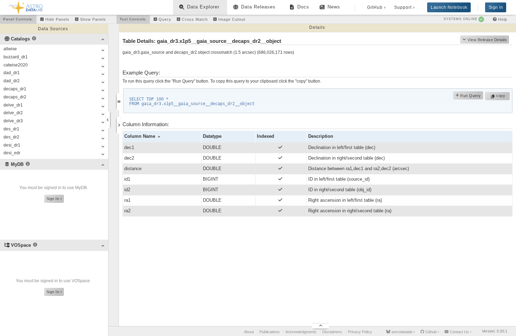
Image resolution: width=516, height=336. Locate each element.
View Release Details (487, 40)
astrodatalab (402, 332)
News (334, 6)
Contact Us (460, 332)
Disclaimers (332, 332)
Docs (303, 6)
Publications (269, 332)
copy (501, 95)
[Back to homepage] (26, 6)
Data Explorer (203, 6)
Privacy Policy (360, 332)
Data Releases (258, 6)
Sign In (496, 7)
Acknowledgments (301, 332)
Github (431, 332)
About (249, 332)
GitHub (376, 7)
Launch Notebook (449, 7)
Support (404, 7)
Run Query (470, 95)
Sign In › (54, 198)
